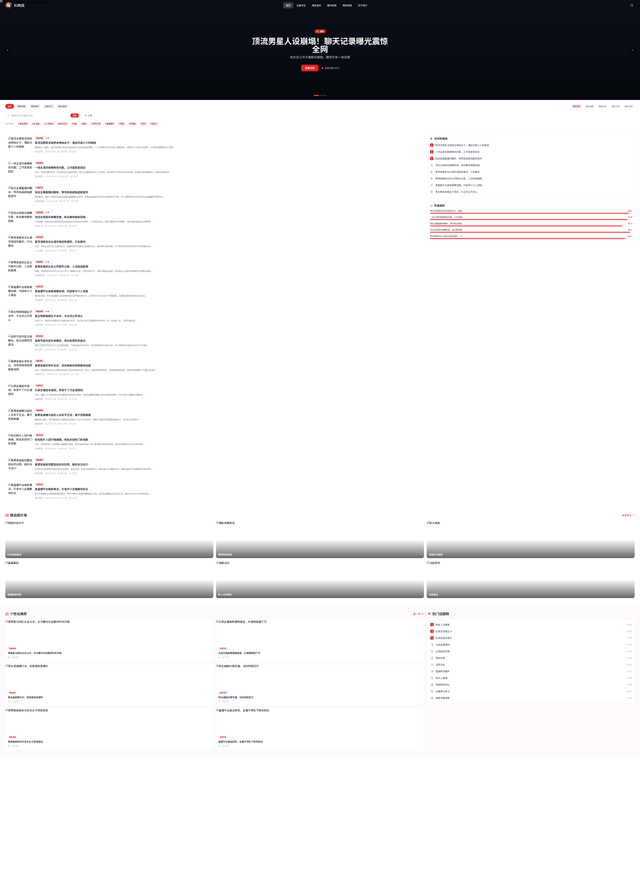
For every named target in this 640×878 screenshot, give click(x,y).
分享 (90, 115)
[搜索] (632, 5)
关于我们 (362, 5)
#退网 (143, 123)
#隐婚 (121, 123)
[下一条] (632, 50)
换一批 (416, 613)
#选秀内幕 (95, 123)
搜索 (75, 115)
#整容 (84, 123)
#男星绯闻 (23, 123)
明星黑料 (316, 5)
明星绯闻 (347, 5)
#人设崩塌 (48, 123)
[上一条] (7, 50)
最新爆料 (577, 106)
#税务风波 (62, 123)
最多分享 (616, 106)
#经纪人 (154, 123)
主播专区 (301, 5)
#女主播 (35, 123)
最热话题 (590, 106)
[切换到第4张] (325, 95)
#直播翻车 (109, 123)
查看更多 (627, 515)
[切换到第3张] (323, 95)
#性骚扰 (132, 123)
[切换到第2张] (321, 95)
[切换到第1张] (316, 95)
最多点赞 (629, 106)
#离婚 (74, 123)
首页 (288, 5)
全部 (10, 106)
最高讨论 (603, 106)
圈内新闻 (331, 5)
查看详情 (309, 68)
